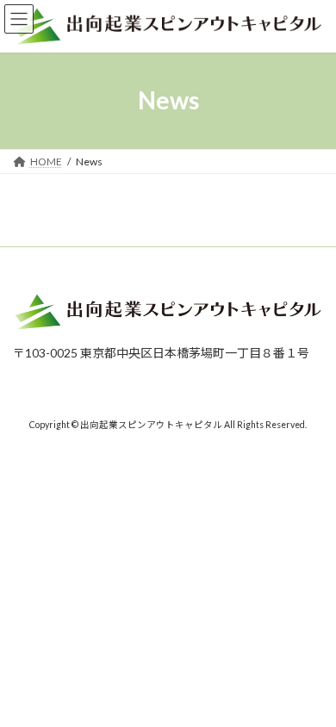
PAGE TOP (311, 687)
